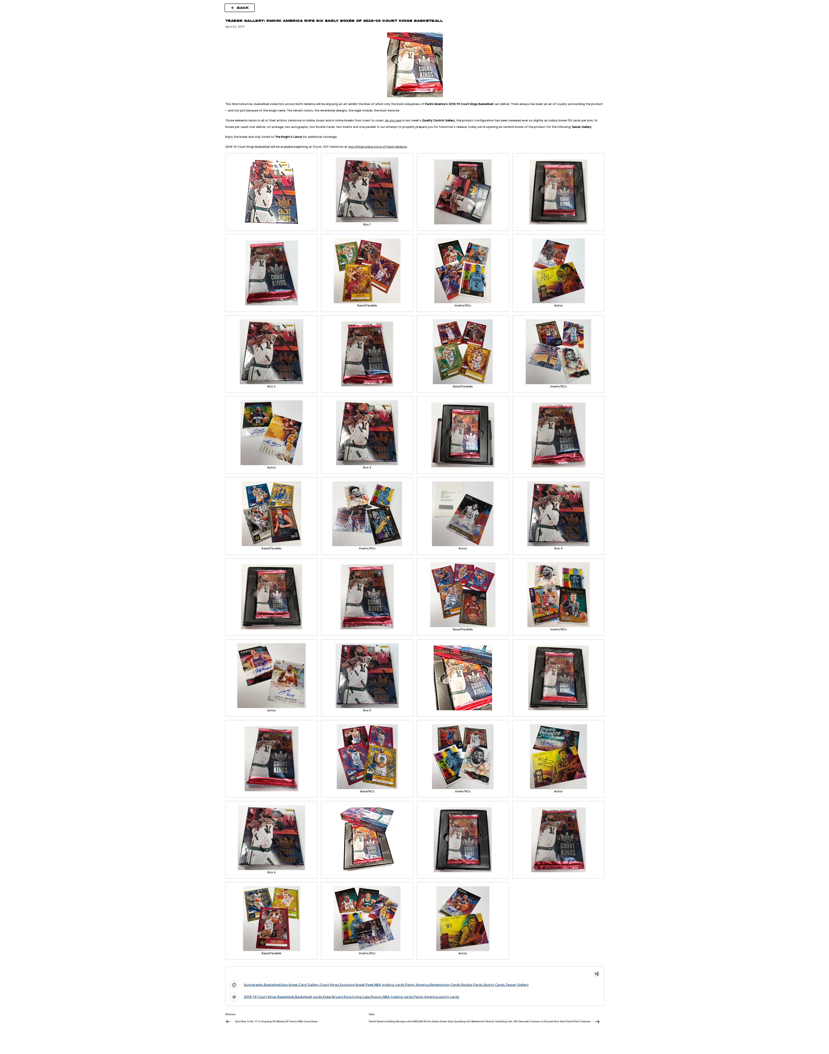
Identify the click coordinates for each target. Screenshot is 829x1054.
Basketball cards (308, 997)
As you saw (393, 120)
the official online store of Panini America (377, 147)
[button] (415, 974)
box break (290, 985)
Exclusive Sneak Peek (356, 985)
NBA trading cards (389, 985)
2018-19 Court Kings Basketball (269, 997)
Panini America (417, 985)
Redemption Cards (445, 985)
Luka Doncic (372, 997)
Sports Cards (494, 985)
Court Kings (329, 985)
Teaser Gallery (517, 985)
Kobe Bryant (333, 997)
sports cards (448, 997)
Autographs (253, 985)
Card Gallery (309, 985)
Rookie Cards (472, 985)
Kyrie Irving (353, 997)
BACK (243, 8)
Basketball (272, 985)
